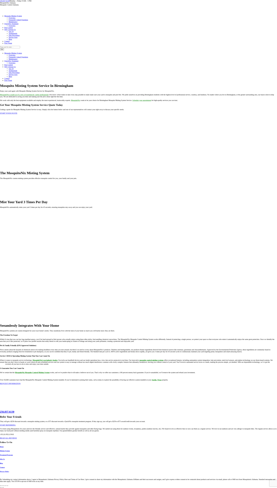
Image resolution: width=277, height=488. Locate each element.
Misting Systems (5, 451)
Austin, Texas (157, 380)
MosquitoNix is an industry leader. (45, 360)
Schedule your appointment (141, 100)
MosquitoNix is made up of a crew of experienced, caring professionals (24, 95)
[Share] (3, 485)
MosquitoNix (75, 100)
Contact (2, 467)
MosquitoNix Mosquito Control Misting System (32, 372)
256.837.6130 (5, 1)
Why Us (2, 459)
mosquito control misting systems (151, 360)
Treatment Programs (6, 455)
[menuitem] (13, 16)
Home (2, 447)
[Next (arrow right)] (3, 487)
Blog (1, 463)
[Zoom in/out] (7, 485)
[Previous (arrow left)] (1, 487)
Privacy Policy (4, 471)
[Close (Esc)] (1, 485)
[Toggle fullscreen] (5, 485)
